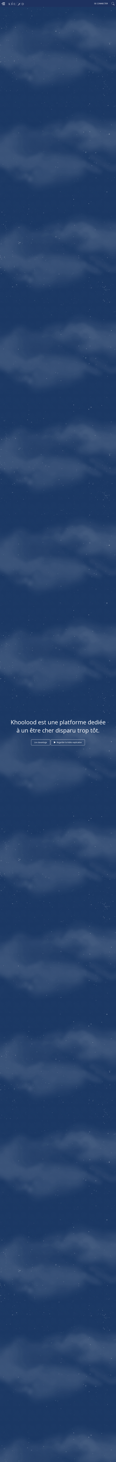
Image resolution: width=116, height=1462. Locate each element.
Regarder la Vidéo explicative (69, 742)
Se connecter (101, 3)
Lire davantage (40, 742)
